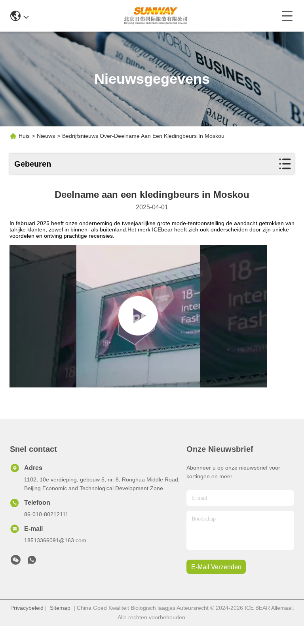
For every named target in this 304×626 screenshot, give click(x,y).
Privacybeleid (27, 608)
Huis (24, 136)
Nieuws (46, 136)
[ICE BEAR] (155, 16)
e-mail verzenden (216, 567)
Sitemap (60, 608)
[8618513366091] (31, 562)
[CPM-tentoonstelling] (138, 316)
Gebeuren (32, 164)
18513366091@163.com (55, 540)
